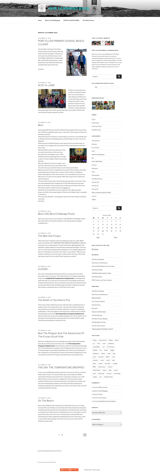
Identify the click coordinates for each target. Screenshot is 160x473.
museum (95, 360)
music (102, 360)
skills (110, 370)
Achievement (96, 140)
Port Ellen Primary (88, 20)
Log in (93, 119)
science (94, 196)
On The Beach (46, 400)
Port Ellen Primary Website (100, 319)
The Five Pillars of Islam (101, 387)
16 (98, 227)
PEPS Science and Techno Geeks (102, 280)
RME (94, 367)
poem (94, 363)
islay (114, 353)
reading (115, 363)
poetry (100, 363)
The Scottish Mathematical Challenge (105, 401)
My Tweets (95, 249)
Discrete (94, 144)
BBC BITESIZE (96, 298)
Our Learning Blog (69, 8)
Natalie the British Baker (99, 312)
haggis (112, 350)
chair (98, 343)
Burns (117, 340)
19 (111, 227)
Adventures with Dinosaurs (100, 263)
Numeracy (95, 168)
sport (94, 373)
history (103, 353)
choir (103, 343)
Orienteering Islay (97, 276)
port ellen (107, 363)
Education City (96, 305)
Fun (101, 350)
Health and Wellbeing (98, 154)
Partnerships (95, 175)
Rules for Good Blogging (52, 20)
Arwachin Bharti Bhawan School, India (103, 266)
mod (113, 357)
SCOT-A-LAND (46, 85)
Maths (108, 357)
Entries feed (95, 123)
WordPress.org (96, 130)
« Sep (97, 237)
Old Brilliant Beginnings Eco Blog (101, 273)
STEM (93, 199)
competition (96, 347)
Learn (94, 357)
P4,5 (93, 172)
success (108, 373)
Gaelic (106, 350)
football (95, 350)
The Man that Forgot (49, 235)
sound (116, 370)
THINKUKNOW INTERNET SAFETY (102, 329)
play (113, 360)
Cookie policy (88, 469)
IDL (93, 158)
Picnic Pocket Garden (100, 398)
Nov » (116, 237)
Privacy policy (96, 469)
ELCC (93, 151)
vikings (95, 377)
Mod (40, 125)
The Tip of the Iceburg (98, 325)
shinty (104, 370)
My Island (94, 308)
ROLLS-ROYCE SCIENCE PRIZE (101, 192)
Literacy (94, 165)
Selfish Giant (96, 370)
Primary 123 (95, 182)
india (109, 353)
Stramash (101, 373)
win (100, 377)
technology (117, 373)
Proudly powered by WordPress (47, 462)
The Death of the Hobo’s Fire (54, 300)
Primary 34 (95, 185)
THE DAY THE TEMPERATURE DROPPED (61, 367)
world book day (108, 377)
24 (103, 231)
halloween (96, 353)
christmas (111, 343)
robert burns (101, 367)
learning (101, 357)
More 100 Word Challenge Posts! (56, 213)
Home (40, 20)
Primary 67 (95, 189)
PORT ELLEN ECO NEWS (71, 20)
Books (111, 340)
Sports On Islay (98, 394)
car (94, 343)
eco (103, 347)
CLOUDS (43, 269)
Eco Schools (95, 147)
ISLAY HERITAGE (97, 161)
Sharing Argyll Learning (98, 322)
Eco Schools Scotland (98, 301)
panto (108, 360)
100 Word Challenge (98, 259)
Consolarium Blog (97, 270)
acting (94, 340)
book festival (102, 340)
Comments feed (96, 126)
